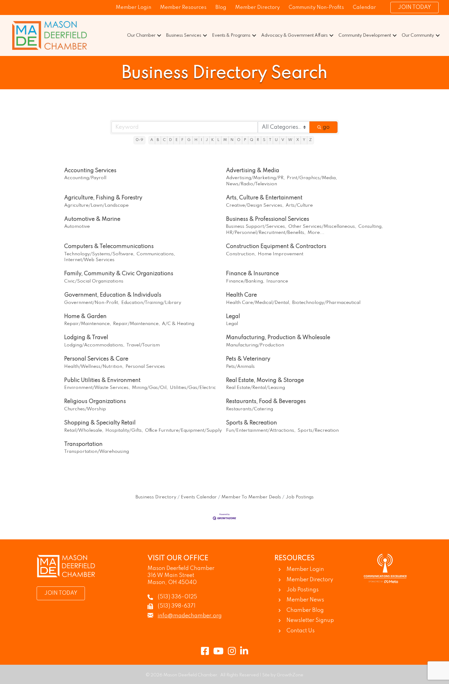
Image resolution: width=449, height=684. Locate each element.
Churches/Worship (85, 409)
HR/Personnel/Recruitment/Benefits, (266, 232)
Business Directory (156, 497)
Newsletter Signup (310, 620)
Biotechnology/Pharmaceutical (326, 302)
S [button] (264, 140)
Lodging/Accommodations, (94, 345)
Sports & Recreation (251, 423)
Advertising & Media (252, 170)
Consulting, (370, 226)
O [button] (238, 140)
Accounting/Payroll (85, 178)
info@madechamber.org (190, 616)
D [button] (170, 140)
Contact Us (301, 631)
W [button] (290, 140)
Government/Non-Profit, (91, 302)
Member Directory (257, 7)
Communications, (156, 254)
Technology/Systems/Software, (99, 254)
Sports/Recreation (318, 430)
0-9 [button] (139, 140)
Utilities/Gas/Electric (193, 387)
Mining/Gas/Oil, (150, 387)
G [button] (189, 140)
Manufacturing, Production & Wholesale (278, 337)
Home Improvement (280, 254)
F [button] (182, 140)
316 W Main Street (171, 575)
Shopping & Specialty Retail (100, 423)
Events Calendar (199, 497)
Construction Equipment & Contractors (276, 246)
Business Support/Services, (256, 226)
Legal (233, 316)
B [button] (158, 140)
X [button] (297, 140)
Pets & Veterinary (248, 359)
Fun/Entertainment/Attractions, (261, 430)
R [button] (258, 140)
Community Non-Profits (316, 7)
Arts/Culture (299, 205)
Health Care (241, 295)
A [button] (151, 140)
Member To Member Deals (251, 497)
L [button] (218, 140)
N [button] (232, 140)
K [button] (212, 140)
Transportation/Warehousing (96, 451)
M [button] (225, 140)
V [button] (282, 140)
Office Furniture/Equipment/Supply (183, 430)
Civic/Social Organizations (93, 281)
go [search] (326, 127)
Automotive (77, 226)
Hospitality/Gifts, (124, 430)
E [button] (177, 140)
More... (316, 232)
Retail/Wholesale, (84, 430)
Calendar (364, 7)
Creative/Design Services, (255, 205)
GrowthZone (290, 675)
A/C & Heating (178, 323)
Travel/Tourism (143, 345)
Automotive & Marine (92, 219)
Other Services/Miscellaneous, (322, 226)
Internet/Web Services (89, 259)
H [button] (196, 140)
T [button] (270, 140)
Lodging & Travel (86, 337)
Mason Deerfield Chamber (181, 568)
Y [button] (304, 140)
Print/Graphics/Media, (312, 178)
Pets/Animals (240, 366)
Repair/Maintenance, (87, 323)
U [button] (276, 140)
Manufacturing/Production (255, 345)
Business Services (183, 35)
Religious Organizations (95, 401)
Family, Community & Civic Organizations (118, 273)
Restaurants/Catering (249, 409)
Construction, (241, 254)
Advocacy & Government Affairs (294, 35)
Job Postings (300, 497)
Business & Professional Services (267, 219)
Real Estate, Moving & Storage (265, 380)
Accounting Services (90, 170)
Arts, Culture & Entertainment (264, 198)
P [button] (245, 140)
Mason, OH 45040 (172, 582)
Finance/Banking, (245, 281)
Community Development (364, 35)
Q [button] (251, 140)
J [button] (207, 140)
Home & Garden (85, 316)
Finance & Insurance (252, 273)
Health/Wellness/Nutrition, (94, 366)
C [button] (164, 140)
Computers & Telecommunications (109, 246)
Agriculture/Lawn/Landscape (96, 205)
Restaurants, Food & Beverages (266, 401)
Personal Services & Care (96, 359)
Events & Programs (231, 35)
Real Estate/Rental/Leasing (255, 387)
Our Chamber (141, 35)
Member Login (133, 7)
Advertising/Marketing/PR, (255, 178)
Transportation (83, 444)
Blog (220, 7)
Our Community (418, 35)
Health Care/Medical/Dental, (258, 302)
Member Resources (183, 7)
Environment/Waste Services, (97, 387)
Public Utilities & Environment (102, 380)
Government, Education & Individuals (112, 295)
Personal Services (145, 366)
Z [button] (310, 140)
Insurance (277, 281)
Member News (305, 600)
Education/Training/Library (151, 302)
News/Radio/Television (251, 184)
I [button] (201, 140)
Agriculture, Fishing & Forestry (103, 198)
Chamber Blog (305, 610)
